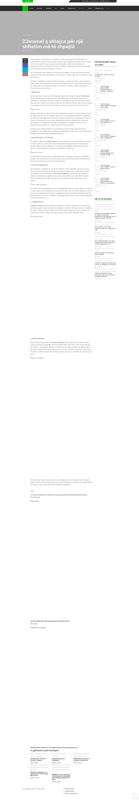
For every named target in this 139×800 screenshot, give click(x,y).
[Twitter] (115, 1)
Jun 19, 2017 (98, 281)
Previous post (35, 499)
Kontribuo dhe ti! (104, 1)
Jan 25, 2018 (56, 784)
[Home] (25, 10)
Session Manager (58, 345)
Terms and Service (71, 796)
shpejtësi (72, 497)
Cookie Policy (69, 793)
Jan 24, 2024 (103, 187)
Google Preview (36, 208)
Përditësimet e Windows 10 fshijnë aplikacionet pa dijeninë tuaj (53, 750)
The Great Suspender (61, 176)
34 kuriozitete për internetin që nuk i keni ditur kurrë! (50, 623)
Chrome (33, 497)
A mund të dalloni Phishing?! (58, 761)
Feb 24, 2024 (103, 159)
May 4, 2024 (103, 95)
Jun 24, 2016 (98, 222)
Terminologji (99, 10)
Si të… (108, 10)
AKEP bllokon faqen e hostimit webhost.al (81, 761)
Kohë (41, 497)
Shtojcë (78, 497)
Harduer (48, 10)
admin (24, 53)
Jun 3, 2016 (97, 234)
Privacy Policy (69, 791)
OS (56, 10)
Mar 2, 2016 (29, 53)
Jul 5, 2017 (97, 258)
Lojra (62, 10)
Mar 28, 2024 (103, 142)
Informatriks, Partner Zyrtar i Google (38, 761)
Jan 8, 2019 (77, 765)
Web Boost (85, 98)
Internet (81, 10)
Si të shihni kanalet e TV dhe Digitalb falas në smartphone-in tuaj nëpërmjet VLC (105, 244)
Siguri (90, 10)
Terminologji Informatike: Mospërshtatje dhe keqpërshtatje (107, 154)
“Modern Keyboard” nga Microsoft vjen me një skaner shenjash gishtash (105, 277)
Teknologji (71, 10)
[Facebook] (113, 1)
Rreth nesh (85, 1)
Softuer (39, 10)
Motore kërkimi (53, 497)
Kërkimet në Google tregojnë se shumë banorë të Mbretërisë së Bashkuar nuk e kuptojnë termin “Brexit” (105, 218)
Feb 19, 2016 (98, 248)
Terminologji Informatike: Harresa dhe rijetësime (107, 123)
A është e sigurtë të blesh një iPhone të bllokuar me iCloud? (105, 266)
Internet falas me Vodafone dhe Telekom (104, 255)
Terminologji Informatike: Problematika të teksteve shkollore (107, 91)
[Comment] (25, 76)
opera (61, 497)
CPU (37, 497)
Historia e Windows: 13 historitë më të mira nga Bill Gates (39, 776)
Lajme (31, 10)
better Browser (52, 143)
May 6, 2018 (34, 780)
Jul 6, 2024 (34, 765)
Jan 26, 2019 (56, 765)
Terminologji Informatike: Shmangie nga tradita (108, 107)
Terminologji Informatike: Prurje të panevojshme (107, 169)
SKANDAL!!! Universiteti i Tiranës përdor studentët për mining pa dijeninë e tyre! (61, 779)
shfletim (66, 497)
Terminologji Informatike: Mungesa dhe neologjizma (108, 138)
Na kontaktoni (94, 1)
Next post (34, 626)
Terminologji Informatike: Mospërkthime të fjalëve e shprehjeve (107, 183)
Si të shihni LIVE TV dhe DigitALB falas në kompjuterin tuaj (105, 230)
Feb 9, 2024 (103, 173)
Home (23, 37)
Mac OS (45, 497)
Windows (84, 497)
